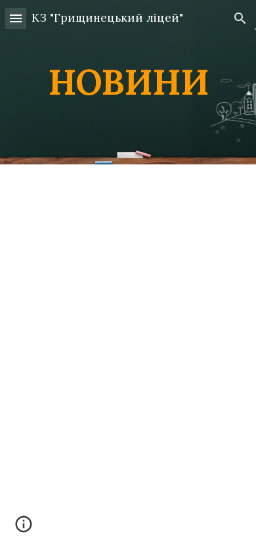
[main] (128, 82)
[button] (16, 18)
